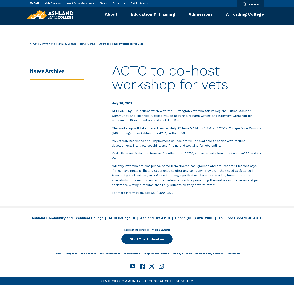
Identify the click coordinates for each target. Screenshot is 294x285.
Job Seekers (53, 3)
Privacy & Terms (182, 253)
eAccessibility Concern (209, 253)
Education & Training (153, 14)
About (111, 14)
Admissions (201, 14)
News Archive (87, 43)
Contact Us (233, 253)
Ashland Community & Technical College (53, 43)
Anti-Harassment (109, 253)
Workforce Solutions (80, 3)
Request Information (136, 229)
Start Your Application (147, 239)
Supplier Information (156, 253)
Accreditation (132, 253)
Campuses (71, 253)
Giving (103, 3)
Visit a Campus (161, 229)
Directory (119, 3)
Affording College (245, 14)
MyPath (35, 3)
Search (254, 4)
